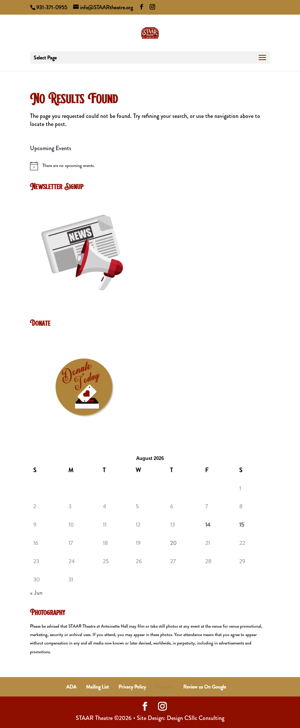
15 (241, 525)
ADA (71, 686)
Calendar (164, 686)
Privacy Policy (132, 686)
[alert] (150, 165)
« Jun (36, 592)
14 (207, 525)
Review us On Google (204, 686)
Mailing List (97, 686)
